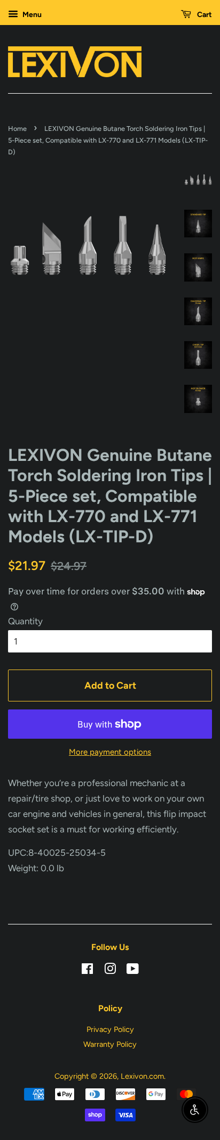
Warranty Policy (110, 1044)
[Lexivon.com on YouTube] (133, 971)
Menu (31, 14)
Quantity (25, 621)
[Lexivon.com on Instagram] (110, 971)
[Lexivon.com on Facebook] (87, 971)
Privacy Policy (110, 1029)
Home (17, 129)
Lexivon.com (142, 1076)
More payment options (110, 752)
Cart (203, 14)
